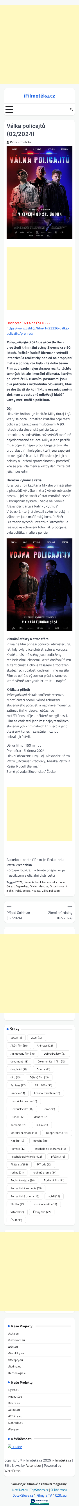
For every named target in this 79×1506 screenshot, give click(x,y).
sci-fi (54, 1196)
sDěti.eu (13, 1346)
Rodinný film (54, 1180)
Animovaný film (22, 1053)
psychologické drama (50, 1148)
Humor (17, 1117)
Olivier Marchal (39, 886)
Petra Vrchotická (20, 142)
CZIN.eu (61, 1495)
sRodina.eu (14, 1366)
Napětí (17, 1140)
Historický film (22, 1109)
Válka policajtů (51, 890)
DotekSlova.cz (23, 1495)
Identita (41, 1117)
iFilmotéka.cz (39, 95)
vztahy (17, 1212)
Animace (45, 1045)
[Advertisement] (39, 44)
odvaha (40, 1140)
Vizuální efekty (45, 1204)
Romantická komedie (26, 1188)
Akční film (19, 1045)
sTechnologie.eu (17, 1373)
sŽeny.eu (13, 1429)
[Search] (71, 109)
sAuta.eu (13, 1333)
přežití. (58, 1156)
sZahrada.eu (15, 1422)
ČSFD (16, 1220)
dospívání (19, 1069)
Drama (43, 1069)
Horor (49, 1109)
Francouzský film (47, 1093)
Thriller (17, 1204)
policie (27, 890)
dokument (19, 1061)
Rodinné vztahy (22, 1180)
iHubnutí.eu (15, 1396)
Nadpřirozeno (57, 1133)
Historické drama (24, 1101)
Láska (42, 1125)
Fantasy (18, 1085)
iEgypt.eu (13, 1390)
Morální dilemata (24, 1133)
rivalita (36, 890)
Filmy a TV (44, 1495)
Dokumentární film (51, 1061)
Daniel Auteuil (32, 882)
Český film (41, 1212)
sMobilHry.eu (16, 1353)
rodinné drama (44, 1172)
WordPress (12, 1470)
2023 (16, 1037)
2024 (19, 882)
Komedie (18, 1125)
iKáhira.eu (14, 1403)
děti (15, 1077)
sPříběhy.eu (15, 1416)
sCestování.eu (16, 1340)
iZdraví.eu (14, 1409)
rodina (17, 1172)
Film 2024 (43, 1085)
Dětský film (39, 1077)
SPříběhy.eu (58, 1489)
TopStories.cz (39, 1489)
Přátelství (19, 1164)
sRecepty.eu (15, 1360)
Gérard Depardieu (18, 886)
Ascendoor (33, 1465)
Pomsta (18, 1148)
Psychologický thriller (26, 1156)
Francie (18, 1093)
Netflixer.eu (20, 1489)
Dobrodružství (55, 1053)
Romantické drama (25, 1196)
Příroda (44, 1164)
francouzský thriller (54, 882)
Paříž (18, 890)
